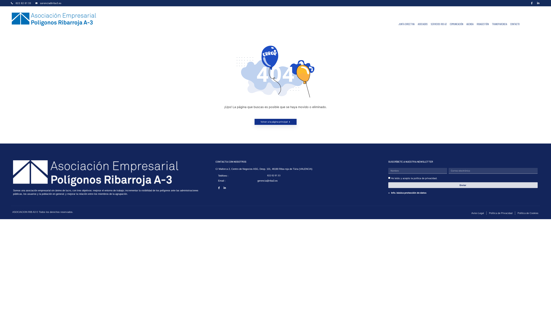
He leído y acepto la (414, 178)
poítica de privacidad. (425, 178)
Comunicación (456, 24)
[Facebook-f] (531, 3)
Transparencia (499, 24)
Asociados (423, 24)
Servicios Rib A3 (439, 24)
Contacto (515, 24)
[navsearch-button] (524, 21)
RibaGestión (483, 24)
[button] (463, 191)
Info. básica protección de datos (408, 192)
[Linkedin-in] (538, 3)
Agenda (470, 24)
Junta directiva (406, 24)
